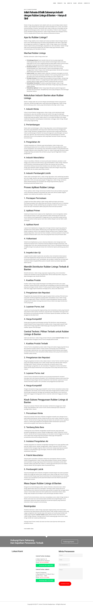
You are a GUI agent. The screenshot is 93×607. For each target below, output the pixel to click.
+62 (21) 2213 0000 (44, 577)
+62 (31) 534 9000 (44, 562)
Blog (32, 528)
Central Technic (13, 3)
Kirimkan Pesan (65, 583)
